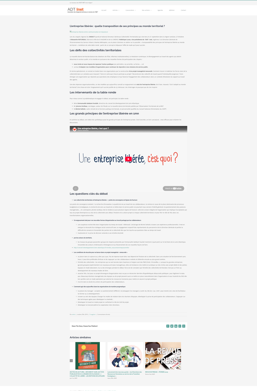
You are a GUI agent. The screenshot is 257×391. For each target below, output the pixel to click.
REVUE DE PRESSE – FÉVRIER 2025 (156, 372)
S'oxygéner (92, 314)
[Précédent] (71, 360)
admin (73, 314)
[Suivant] (179, 360)
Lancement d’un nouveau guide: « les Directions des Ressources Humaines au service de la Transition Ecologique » (125, 374)
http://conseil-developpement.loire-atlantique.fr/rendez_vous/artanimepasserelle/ (101, 248)
